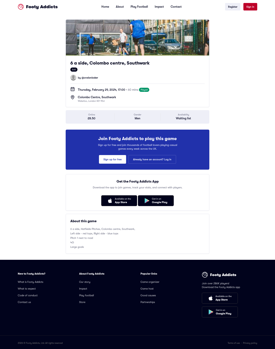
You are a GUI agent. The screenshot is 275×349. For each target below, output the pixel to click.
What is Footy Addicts (30, 281)
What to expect (27, 288)
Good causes (148, 295)
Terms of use (234, 343)
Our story (84, 281)
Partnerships (147, 302)
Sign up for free (112, 159)
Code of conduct (28, 295)
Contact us (24, 302)
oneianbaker (91, 77)
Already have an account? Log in (152, 159)
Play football (86, 295)
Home (105, 6)
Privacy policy (250, 343)
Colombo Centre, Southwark (97, 97)
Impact (159, 6)
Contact (176, 6)
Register (232, 6)
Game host (147, 288)
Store (82, 302)
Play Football (139, 6)
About (120, 6)
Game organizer (149, 281)
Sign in (250, 6)
